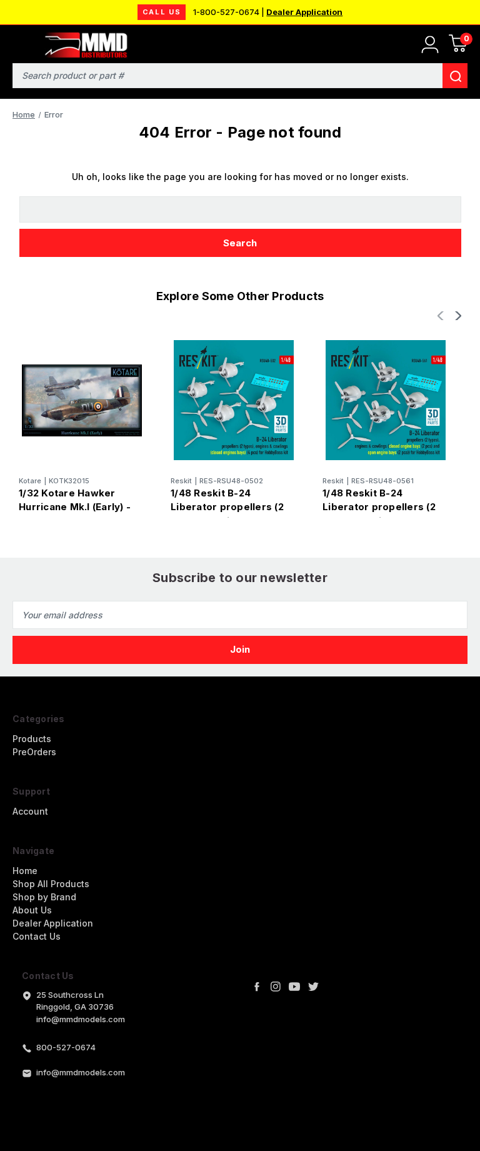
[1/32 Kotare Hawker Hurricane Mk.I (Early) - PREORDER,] (82, 400)
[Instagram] (275, 986)
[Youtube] (294, 986)
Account (30, 811)
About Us (32, 910)
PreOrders (34, 751)
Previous (442, 315)
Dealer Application (304, 12)
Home (25, 870)
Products (31, 738)
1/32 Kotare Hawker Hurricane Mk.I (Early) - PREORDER (75, 507)
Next (456, 315)
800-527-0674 (66, 1047)
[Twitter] (313, 986)
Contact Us (36, 936)
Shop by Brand (44, 897)
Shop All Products (50, 883)
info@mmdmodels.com (80, 1072)
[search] (455, 75)
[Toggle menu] (17, 42)
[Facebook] (256, 986)
